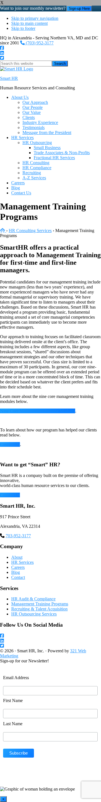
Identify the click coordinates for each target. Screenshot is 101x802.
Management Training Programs (39, 604)
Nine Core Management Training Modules (37, 411)
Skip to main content (29, 23)
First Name (13, 700)
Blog (15, 572)
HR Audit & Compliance (33, 598)
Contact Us (10, 495)
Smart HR (9, 78)
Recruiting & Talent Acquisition (39, 609)
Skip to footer (23, 28)
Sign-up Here (79, 8)
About (16, 557)
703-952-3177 (18, 535)
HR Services (22, 562)
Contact (18, 577)
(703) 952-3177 (39, 42)
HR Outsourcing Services (34, 614)
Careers (18, 567)
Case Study (10, 444)
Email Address (16, 677)
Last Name (12, 723)
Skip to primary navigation (34, 18)
